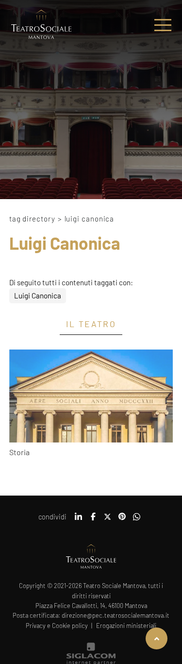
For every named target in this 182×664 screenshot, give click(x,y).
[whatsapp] (137, 520)
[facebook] (93, 520)
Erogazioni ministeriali (126, 625)
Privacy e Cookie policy (57, 625)
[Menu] (162, 25)
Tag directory (32, 218)
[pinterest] (122, 520)
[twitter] (107, 520)
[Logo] (41, 25)
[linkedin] (78, 520)
